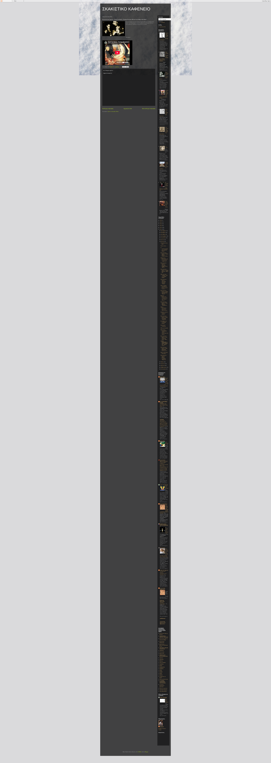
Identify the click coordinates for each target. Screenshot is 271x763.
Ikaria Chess (162, 377)
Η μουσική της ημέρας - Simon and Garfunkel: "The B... (164, 292)
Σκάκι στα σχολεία (164, 570)
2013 (161, 225)
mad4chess (162, 650)
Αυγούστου (163, 237)
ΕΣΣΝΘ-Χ (161, 668)
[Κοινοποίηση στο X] (125, 67)
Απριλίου (163, 363)
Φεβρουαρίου (164, 367)
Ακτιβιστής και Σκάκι (163, 677)
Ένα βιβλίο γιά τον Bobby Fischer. (164, 322)
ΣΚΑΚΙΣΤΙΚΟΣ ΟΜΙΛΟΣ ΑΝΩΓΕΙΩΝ (164, 636)
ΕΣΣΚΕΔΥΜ (162, 667)
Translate (163, 22)
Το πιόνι (166, 147)
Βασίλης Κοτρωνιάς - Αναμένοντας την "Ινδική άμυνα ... (164, 298)
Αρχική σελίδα (128, 108)
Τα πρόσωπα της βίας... (164, 243)
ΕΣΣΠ (161, 673)
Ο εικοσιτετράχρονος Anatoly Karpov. (164, 249)
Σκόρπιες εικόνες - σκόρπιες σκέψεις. (164, 313)
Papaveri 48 (162, 653)
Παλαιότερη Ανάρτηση (148, 108)
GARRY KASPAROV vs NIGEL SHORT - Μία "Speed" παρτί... (164, 343)
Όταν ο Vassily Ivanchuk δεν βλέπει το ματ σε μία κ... (164, 287)
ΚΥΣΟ (161, 665)
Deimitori (162, 726)
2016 (161, 220)
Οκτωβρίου (163, 234)
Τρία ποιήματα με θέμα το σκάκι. (166, 204)
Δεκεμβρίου (163, 230)
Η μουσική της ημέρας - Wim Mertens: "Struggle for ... (164, 303)
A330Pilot (139, 751)
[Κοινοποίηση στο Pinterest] (128, 67)
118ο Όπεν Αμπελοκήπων (163, 603)
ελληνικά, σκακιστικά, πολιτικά (162, 685)
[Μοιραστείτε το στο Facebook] (127, 67)
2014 (161, 223)
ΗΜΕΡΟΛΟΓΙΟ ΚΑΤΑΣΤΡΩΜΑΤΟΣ (164, 655)
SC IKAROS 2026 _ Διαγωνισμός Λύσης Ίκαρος (164, 405)
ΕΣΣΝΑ (161, 675)
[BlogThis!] (124, 67)
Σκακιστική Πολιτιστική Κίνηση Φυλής (164, 645)
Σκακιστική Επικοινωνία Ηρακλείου (162, 622)
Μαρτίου (163, 365)
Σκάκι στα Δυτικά (164, 484)
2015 (161, 222)
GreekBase (162, 664)
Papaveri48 (162, 441)
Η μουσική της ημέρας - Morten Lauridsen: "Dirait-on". (163, 357)
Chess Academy (163, 662)
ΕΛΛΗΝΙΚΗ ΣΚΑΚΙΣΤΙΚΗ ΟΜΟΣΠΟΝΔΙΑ (163, 682)
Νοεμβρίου (163, 232)
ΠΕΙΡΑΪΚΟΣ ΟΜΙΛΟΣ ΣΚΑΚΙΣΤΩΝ (164, 648)
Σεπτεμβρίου (164, 236)
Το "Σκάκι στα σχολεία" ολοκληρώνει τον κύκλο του (163, 573)
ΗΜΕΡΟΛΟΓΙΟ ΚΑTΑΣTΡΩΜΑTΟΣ (164, 525)
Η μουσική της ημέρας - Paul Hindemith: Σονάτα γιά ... (164, 349)
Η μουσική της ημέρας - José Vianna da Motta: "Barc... (164, 337)
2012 (161, 227)
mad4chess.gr (162, 618)
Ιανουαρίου (163, 369)
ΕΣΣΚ (161, 670)
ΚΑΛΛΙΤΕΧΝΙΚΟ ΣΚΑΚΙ (163, 402)
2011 (161, 229)
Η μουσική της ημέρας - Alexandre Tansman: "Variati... (163, 281)
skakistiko (162, 419)
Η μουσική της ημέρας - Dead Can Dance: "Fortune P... (164, 317)
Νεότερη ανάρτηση (107, 108)
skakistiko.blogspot (163, 689)
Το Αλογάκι (162, 547)
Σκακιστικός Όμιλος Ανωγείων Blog (164, 639)
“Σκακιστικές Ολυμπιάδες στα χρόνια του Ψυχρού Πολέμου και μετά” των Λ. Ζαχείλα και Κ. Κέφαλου (164, 423)
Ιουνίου (162, 241)
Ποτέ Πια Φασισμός (166, 487)
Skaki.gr (161, 661)
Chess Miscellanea (163, 504)
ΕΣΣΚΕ (161, 671)
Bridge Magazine (163, 697)
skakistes (161, 657)
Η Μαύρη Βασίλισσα (162, 601)
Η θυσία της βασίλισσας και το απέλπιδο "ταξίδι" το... (164, 259)
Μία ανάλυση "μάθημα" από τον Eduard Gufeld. (164, 276)
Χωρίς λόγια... (163, 245)
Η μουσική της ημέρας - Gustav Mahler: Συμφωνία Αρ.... (164, 254)
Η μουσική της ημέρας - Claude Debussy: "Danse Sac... (164, 270)
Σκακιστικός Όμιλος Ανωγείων (164, 460)
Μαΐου (162, 361)
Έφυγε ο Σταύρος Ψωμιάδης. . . (164, 353)
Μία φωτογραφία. (164, 328)
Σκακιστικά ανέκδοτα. (163, 325)
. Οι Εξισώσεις (166, 443)
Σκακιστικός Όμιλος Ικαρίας (164, 634)
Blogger (146, 751)
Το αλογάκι (162, 652)
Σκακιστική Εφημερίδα (162, 588)
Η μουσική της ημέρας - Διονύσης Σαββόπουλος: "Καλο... (164, 265)
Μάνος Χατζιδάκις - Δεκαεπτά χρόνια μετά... (164, 308)
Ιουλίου (162, 239)
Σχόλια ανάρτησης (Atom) (113, 111)
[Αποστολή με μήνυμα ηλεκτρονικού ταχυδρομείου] (123, 67)
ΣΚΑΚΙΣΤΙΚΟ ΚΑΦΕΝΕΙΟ (126, 9)
